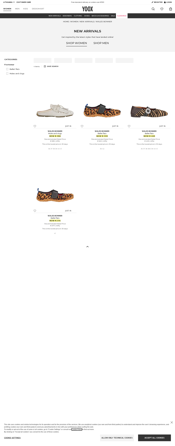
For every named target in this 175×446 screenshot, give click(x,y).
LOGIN (168, 2)
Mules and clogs (17, 73)
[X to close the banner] (172, 422)
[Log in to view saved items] (162, 9)
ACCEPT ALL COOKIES (154, 438)
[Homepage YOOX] (87, 8)
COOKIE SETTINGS (12, 438)
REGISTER (158, 2)
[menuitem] (7, 9)
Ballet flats (15, 69)
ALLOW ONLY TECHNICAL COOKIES (117, 438)
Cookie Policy (77, 429)
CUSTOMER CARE (23, 2)
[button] (17, 64)
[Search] (153, 9)
